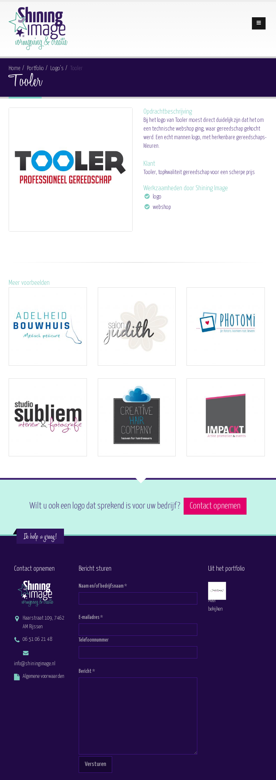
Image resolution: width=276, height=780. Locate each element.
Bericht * (87, 671)
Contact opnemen (215, 506)
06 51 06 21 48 (37, 639)
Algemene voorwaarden (43, 676)
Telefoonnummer (94, 640)
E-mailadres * (91, 617)
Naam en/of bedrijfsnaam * (103, 586)
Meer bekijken (215, 605)
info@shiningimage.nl (34, 663)
